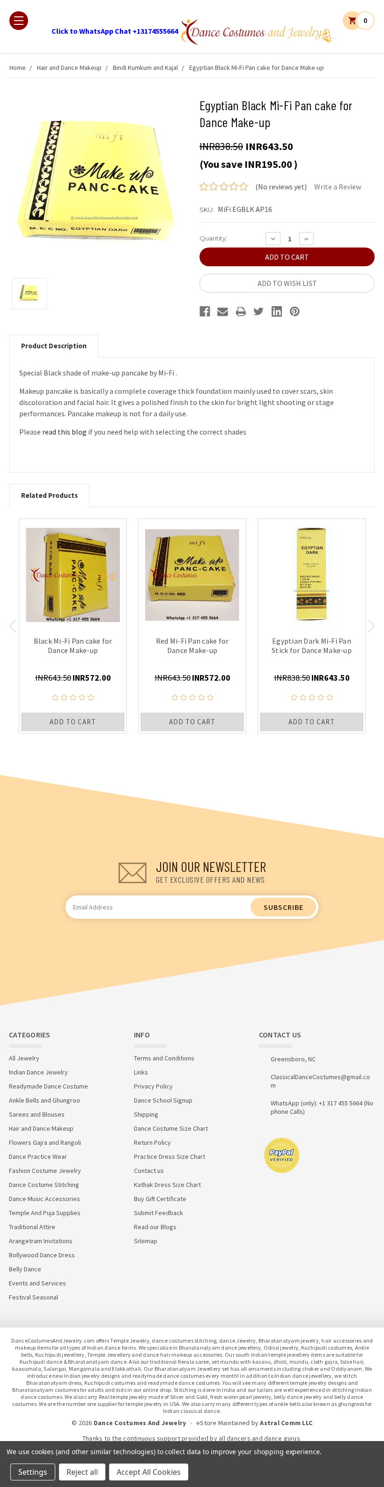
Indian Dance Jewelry (38, 1072)
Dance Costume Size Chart (171, 1128)
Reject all (82, 1472)
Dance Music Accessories (44, 1198)
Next (371, 625)
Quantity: (213, 238)
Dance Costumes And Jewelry (140, 1423)
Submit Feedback (158, 1213)
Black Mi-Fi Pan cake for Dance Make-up (73, 645)
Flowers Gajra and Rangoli (45, 1142)
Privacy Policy (153, 1086)
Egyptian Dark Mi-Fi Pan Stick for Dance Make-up (312, 645)
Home (17, 67)
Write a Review (337, 186)
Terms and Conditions (164, 1058)
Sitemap (145, 1241)
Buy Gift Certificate (160, 1198)
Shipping (146, 1114)
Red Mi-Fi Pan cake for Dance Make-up (192, 645)
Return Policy (152, 1142)
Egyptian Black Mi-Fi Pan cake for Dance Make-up (256, 67)
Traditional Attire (32, 1227)
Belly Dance (25, 1269)
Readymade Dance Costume (48, 1086)
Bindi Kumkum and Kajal (145, 67)
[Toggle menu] (18, 20)
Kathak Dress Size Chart (167, 1184)
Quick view (72, 572)
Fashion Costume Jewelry (45, 1170)
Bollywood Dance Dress (42, 1255)
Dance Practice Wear (38, 1156)
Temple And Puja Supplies (45, 1213)
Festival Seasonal (33, 1297)
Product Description (54, 345)
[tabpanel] (73, 626)
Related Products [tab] (49, 495)
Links (141, 1072)
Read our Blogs (155, 1227)
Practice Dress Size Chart (169, 1156)
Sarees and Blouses (37, 1114)
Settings (32, 1472)
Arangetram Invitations (41, 1241)
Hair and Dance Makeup (69, 67)
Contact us (149, 1170)
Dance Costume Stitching (44, 1184)
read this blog (65, 431)
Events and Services (37, 1283)
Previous (12, 625)
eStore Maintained (223, 1423)
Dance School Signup (163, 1100)
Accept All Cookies (149, 1472)
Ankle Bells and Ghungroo (44, 1100)
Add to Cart (73, 721)
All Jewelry (24, 1058)
